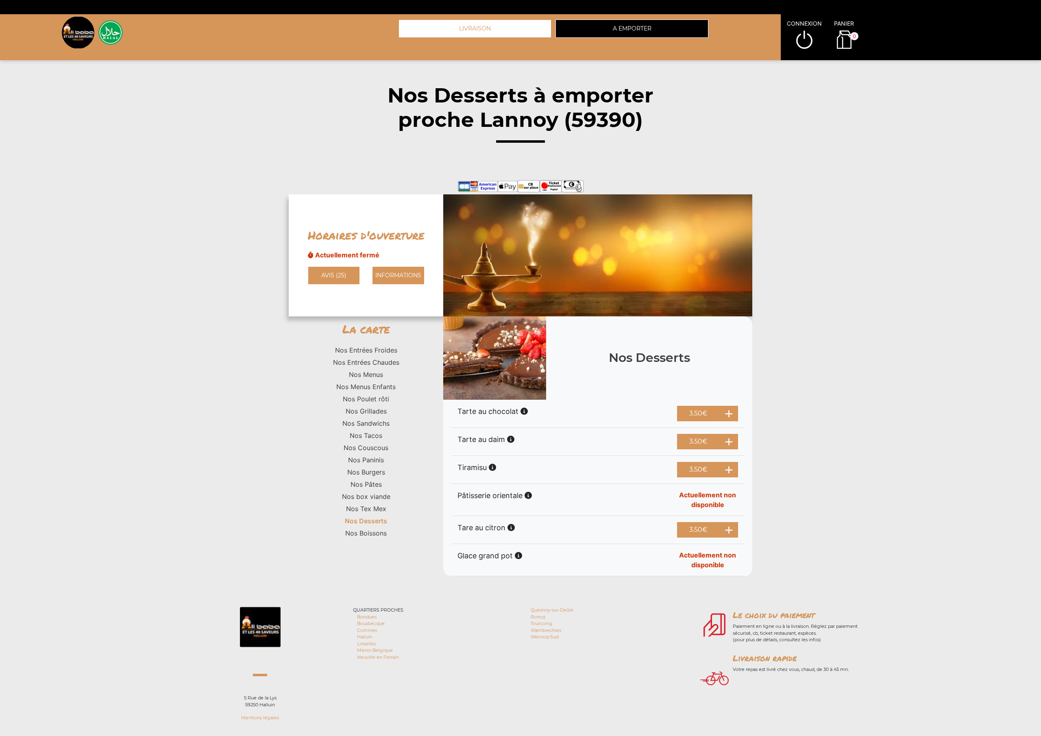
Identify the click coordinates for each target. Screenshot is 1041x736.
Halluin (364, 637)
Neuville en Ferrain (378, 657)
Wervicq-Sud (545, 637)
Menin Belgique (375, 650)
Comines (367, 630)
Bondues (367, 617)
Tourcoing (542, 623)
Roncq (538, 617)
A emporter (632, 28)
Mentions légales (260, 718)
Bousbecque (371, 623)
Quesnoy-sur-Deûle (552, 610)
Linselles (366, 644)
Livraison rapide (765, 658)
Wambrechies (546, 630)
